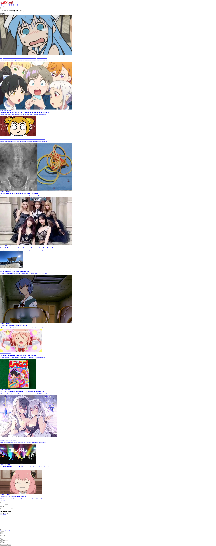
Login (18, 530)
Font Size (2, 541)
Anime (3, 4)
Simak (12, 4)
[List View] (3, 14)
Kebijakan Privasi (8, 530)
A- (1, 542)
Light (1, 540)
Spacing (1, 543)
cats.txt (16, 530)
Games (7, 4)
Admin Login (6, 6)
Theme (1, 539)
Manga (5, 4)
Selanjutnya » (7, 502)
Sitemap (13, 530)
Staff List (17, 4)
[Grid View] (1, 14)
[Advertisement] (8, 522)
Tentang (4, 530)
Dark (4, 540)
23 (3, 501)
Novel (10, 4)
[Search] (12, 508)
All (1, 4)
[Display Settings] (1, 533)
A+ (4, 542)
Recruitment (21, 4)
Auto (6, 540)
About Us (2, 6)
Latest (1, 530)
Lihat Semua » (3, 514)
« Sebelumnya (3, 500)
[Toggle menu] (0, 8)
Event (14, 4)
